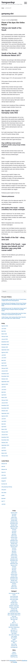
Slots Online (14, 644)
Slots (14, 642)
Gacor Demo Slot (14, 596)
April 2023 (3, 426)
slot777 (3, 501)
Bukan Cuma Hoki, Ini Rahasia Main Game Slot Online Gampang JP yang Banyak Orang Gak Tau (13, 314)
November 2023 (5, 408)
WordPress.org (14, 656)
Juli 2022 (3, 447)
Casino (14, 594)
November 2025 (5, 344)
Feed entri (14, 653)
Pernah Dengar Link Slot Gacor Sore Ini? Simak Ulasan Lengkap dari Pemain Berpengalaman (13, 300)
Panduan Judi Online (14, 607)
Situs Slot (14, 616)
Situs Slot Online (14, 618)
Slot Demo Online (14, 625)
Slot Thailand (14, 638)
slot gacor (3, 489)
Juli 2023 (3, 418)
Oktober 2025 (4, 347)
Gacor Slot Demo (14, 597)
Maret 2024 (4, 397)
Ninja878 (3, 481)
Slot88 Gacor (14, 641)
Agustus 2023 (4, 416)
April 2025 (3, 363)
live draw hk (4, 483)
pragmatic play (14, 610)
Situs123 (3, 472)
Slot (14, 621)
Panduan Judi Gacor (14, 605)
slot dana (3, 475)
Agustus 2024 (4, 384)
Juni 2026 (3, 328)
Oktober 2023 (4, 410)
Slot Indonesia (14, 631)
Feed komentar (14, 655)
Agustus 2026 (4, 325)
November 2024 (5, 376)
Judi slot (3, 504)
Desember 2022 (5, 437)
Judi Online (14, 601)
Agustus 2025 (4, 352)
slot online (3, 492)
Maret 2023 (4, 429)
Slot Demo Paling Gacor (14, 627)
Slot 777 (14, 622)
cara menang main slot (14, 593)
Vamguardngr (12, 660)
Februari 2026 (4, 336)
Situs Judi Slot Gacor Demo (14, 613)
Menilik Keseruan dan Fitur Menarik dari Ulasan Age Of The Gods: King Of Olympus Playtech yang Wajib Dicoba (14, 309)
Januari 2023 (4, 434)
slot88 (2, 495)
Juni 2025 (3, 357)
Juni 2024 (3, 389)
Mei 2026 (3, 331)
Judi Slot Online (14, 604)
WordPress (24, 660)
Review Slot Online (14, 611)
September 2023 (5, 413)
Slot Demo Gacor (14, 624)
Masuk (14, 652)
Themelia (15, 662)
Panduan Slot (14, 608)
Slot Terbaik (14, 636)
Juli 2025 (3, 355)
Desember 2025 (5, 341)
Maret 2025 (4, 365)
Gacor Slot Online (14, 599)
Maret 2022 (4, 453)
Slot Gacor (14, 628)
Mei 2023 (3, 424)
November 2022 (5, 440)
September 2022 (5, 445)
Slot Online (14, 633)
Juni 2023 (3, 421)
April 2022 (3, 450)
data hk (3, 466)
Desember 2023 (5, 405)
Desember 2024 (5, 373)
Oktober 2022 (4, 442)
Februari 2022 (4, 455)
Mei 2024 (3, 392)
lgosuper (3, 498)
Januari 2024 (4, 402)
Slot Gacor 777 (14, 630)
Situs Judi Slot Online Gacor (14, 614)
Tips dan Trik (14, 645)
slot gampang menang (6, 486)
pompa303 (4, 478)
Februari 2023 (4, 432)
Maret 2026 (4, 333)
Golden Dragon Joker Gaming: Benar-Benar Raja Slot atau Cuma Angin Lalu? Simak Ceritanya (13, 318)
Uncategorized (14, 647)
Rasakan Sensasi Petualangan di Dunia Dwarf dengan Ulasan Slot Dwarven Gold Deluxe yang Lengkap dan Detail (13, 304)
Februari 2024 (4, 400)
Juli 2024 (3, 386)
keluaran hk (4, 463)
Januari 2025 (4, 371)
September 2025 (5, 349)
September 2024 (5, 381)
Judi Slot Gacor (14, 602)
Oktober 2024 (4, 379)
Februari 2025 (4, 368)
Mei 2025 (3, 360)
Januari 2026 (4, 339)
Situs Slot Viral (14, 619)
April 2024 (3, 394)
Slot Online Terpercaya (14, 634)
